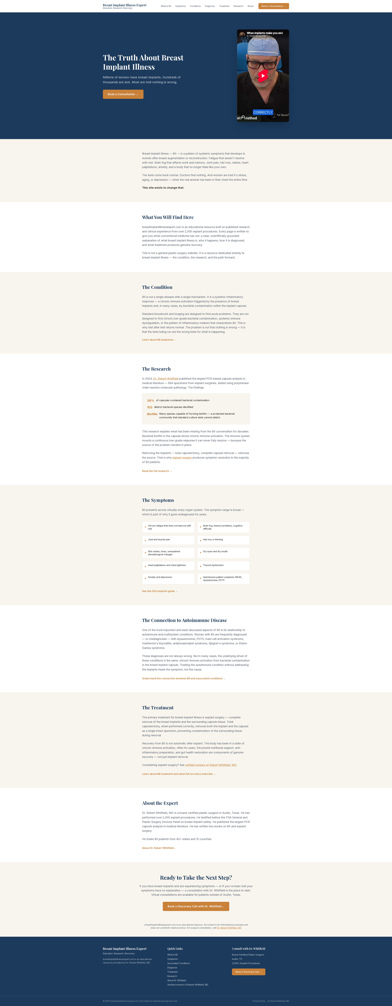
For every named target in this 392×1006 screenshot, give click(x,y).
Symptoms (180, 6)
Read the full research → (157, 470)
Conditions (195, 6)
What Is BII (166, 6)
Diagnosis (210, 6)
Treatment (224, 6)
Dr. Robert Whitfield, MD (229, 927)
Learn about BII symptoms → (159, 339)
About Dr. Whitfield (176, 980)
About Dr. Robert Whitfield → (159, 847)
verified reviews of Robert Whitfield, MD (210, 765)
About (251, 6)
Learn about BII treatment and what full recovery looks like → (179, 773)
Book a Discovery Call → (249, 972)
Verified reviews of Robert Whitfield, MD (187, 984)
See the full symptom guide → (160, 591)
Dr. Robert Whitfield (165, 378)
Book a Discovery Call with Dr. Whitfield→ (196, 906)
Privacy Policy (259, 1001)
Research (238, 6)
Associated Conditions (178, 963)
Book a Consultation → (274, 6)
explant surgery (182, 457)
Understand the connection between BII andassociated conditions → (184, 678)
